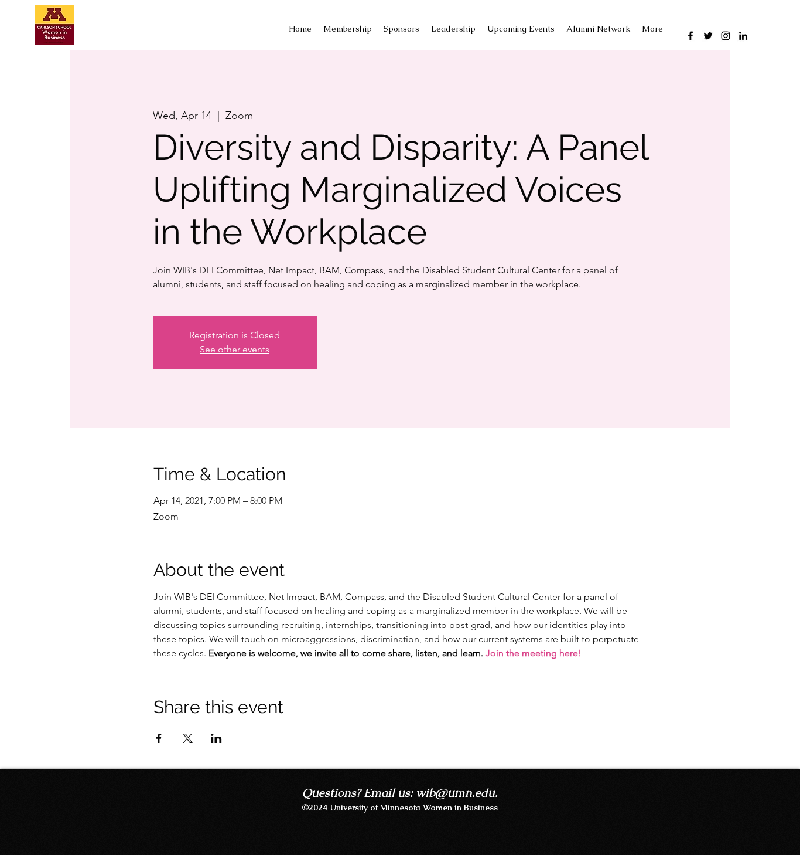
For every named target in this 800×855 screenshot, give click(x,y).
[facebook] (690, 36)
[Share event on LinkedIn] (216, 738)
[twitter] (708, 36)
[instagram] (725, 36)
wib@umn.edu (455, 792)
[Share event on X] (187, 738)
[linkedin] (743, 36)
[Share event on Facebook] (159, 738)
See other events (234, 349)
